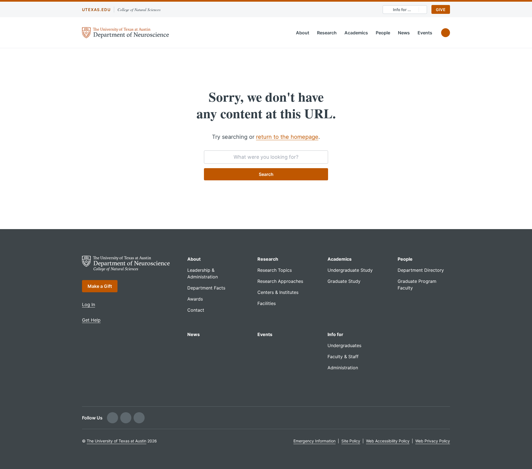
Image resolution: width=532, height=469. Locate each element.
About (302, 32)
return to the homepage (287, 137)
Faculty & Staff (343, 356)
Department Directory (421, 270)
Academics (356, 32)
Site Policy (350, 441)
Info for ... (402, 9)
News (404, 32)
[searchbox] (266, 157)
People (383, 32)
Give (441, 9)
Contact (195, 310)
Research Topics (274, 270)
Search (266, 174)
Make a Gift (100, 286)
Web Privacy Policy (432, 441)
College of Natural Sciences (138, 9)
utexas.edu (96, 9)
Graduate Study (344, 281)
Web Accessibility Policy (388, 441)
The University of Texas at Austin (116, 441)
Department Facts (206, 288)
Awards (195, 299)
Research (327, 32)
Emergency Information (314, 441)
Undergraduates (344, 345)
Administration (343, 367)
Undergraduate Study (350, 270)
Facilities (266, 303)
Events (425, 32)
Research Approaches (280, 281)
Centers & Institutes (277, 292)
